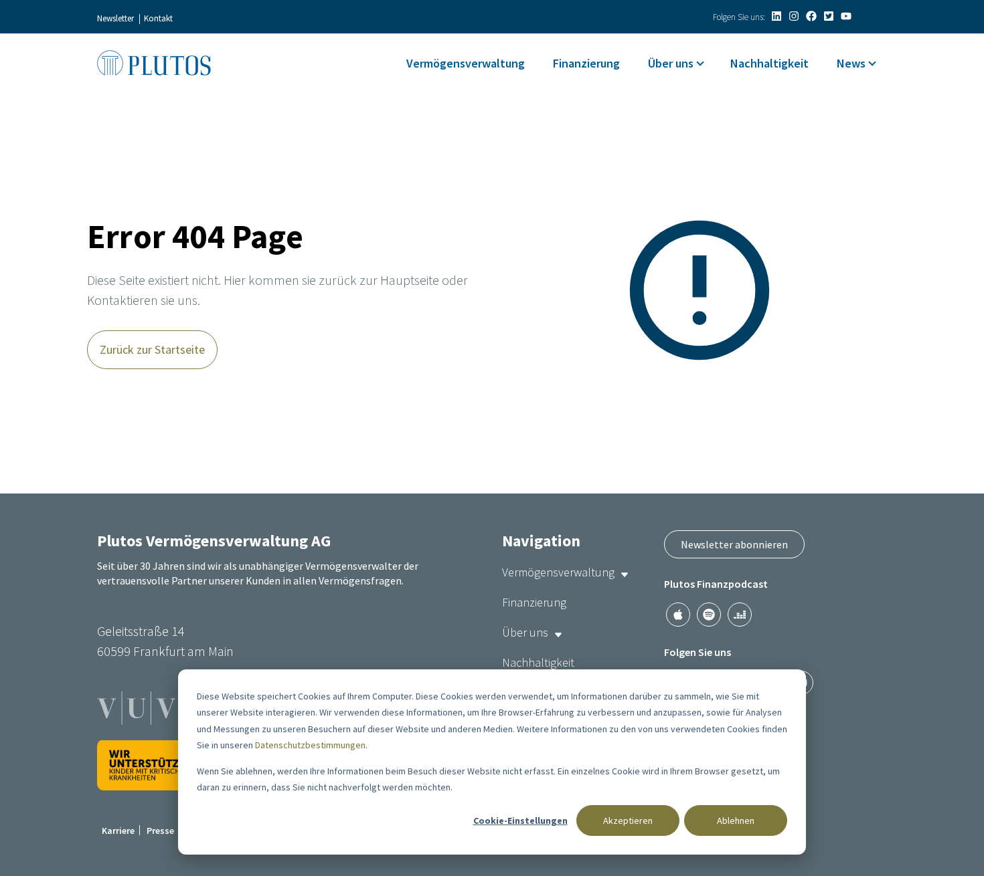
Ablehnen (735, 820)
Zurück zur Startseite (152, 349)
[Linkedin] (776, 16)
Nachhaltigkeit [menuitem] (769, 63)
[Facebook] (811, 16)
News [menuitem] (851, 63)
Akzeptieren (628, 820)
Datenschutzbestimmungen (310, 745)
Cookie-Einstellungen (520, 820)
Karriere (118, 831)
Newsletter (115, 18)
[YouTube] (846, 16)
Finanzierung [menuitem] (586, 63)
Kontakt (158, 18)
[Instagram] (794, 16)
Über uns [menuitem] (670, 63)
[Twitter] (828, 16)
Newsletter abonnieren (734, 544)
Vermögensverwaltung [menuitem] (465, 63)
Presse (160, 831)
